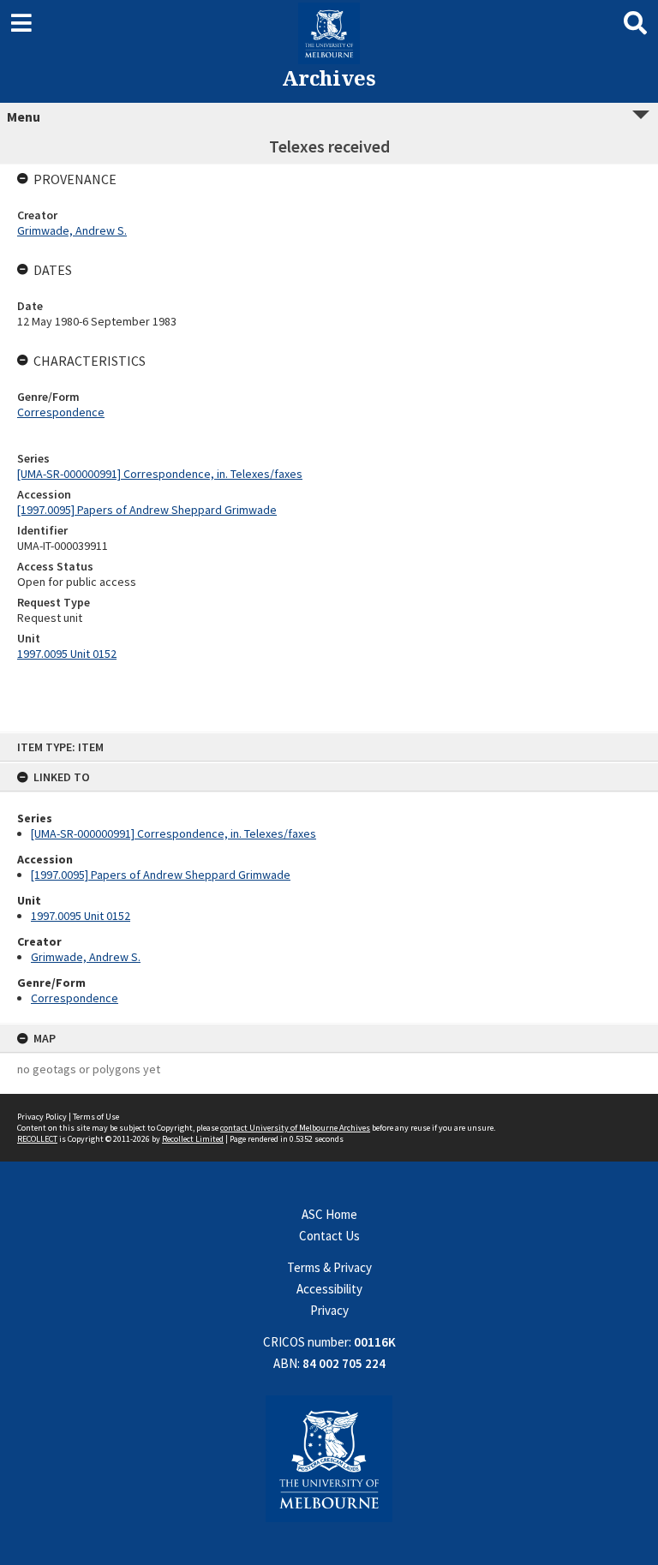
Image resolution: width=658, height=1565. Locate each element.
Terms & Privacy (329, 1267)
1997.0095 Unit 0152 (80, 915)
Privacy (329, 1310)
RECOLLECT (37, 1138)
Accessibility (329, 1289)
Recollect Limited (193, 1138)
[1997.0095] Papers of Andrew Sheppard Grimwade (160, 874)
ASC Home (329, 1214)
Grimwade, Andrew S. (86, 957)
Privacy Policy (42, 1116)
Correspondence (74, 998)
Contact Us (329, 1236)
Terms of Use (96, 1116)
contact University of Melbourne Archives (295, 1127)
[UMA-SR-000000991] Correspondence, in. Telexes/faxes (173, 833)
